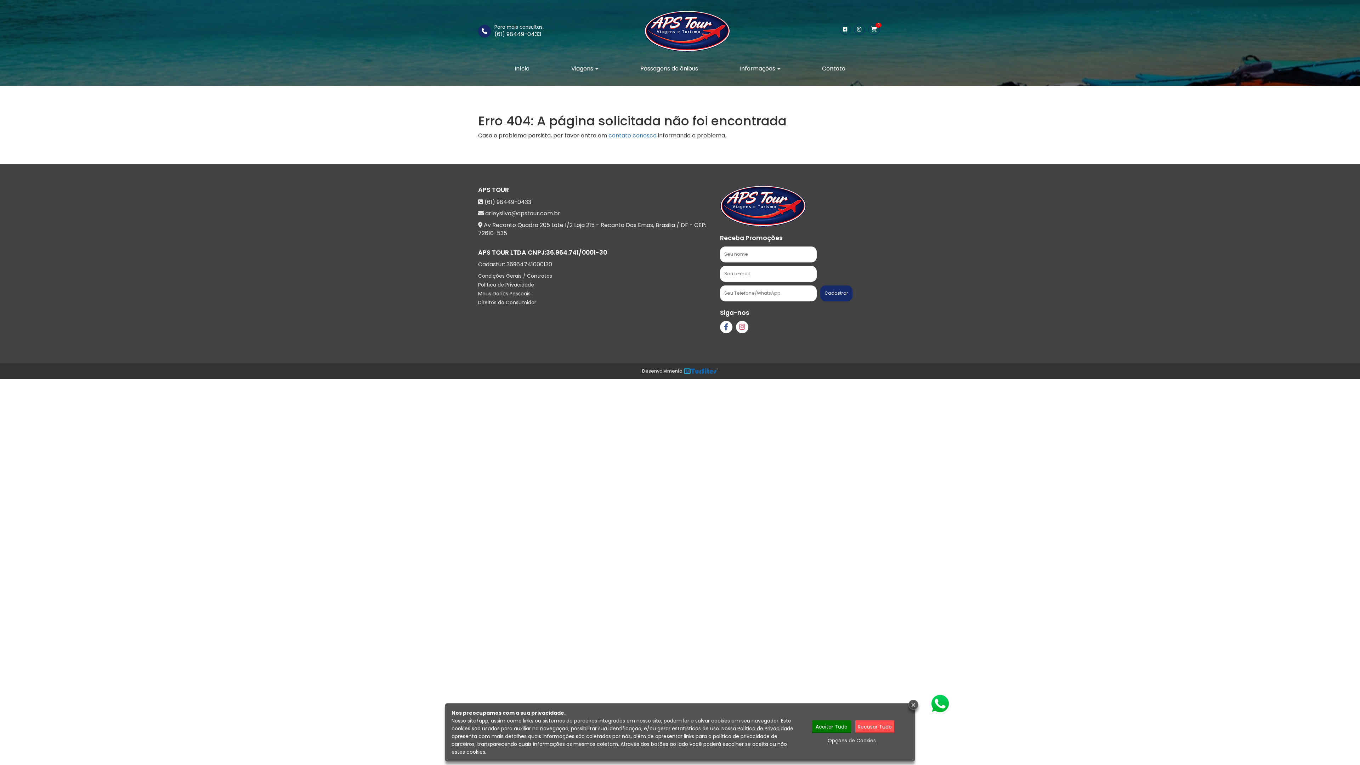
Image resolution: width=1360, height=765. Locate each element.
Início (522, 68)
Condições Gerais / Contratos (515, 275)
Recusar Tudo (875, 726)
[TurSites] (701, 371)
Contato (833, 68)
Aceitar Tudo (832, 726)
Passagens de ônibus (669, 68)
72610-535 (492, 233)
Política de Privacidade (506, 284)
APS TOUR (493, 190)
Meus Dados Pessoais (504, 293)
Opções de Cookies (852, 740)
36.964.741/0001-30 (576, 252)
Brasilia (665, 225)
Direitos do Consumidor (507, 302)
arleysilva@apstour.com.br (522, 213)
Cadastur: (515, 264)
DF (684, 225)
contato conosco (632, 135)
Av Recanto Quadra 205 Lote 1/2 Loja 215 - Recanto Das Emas (568, 225)
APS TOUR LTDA (502, 252)
